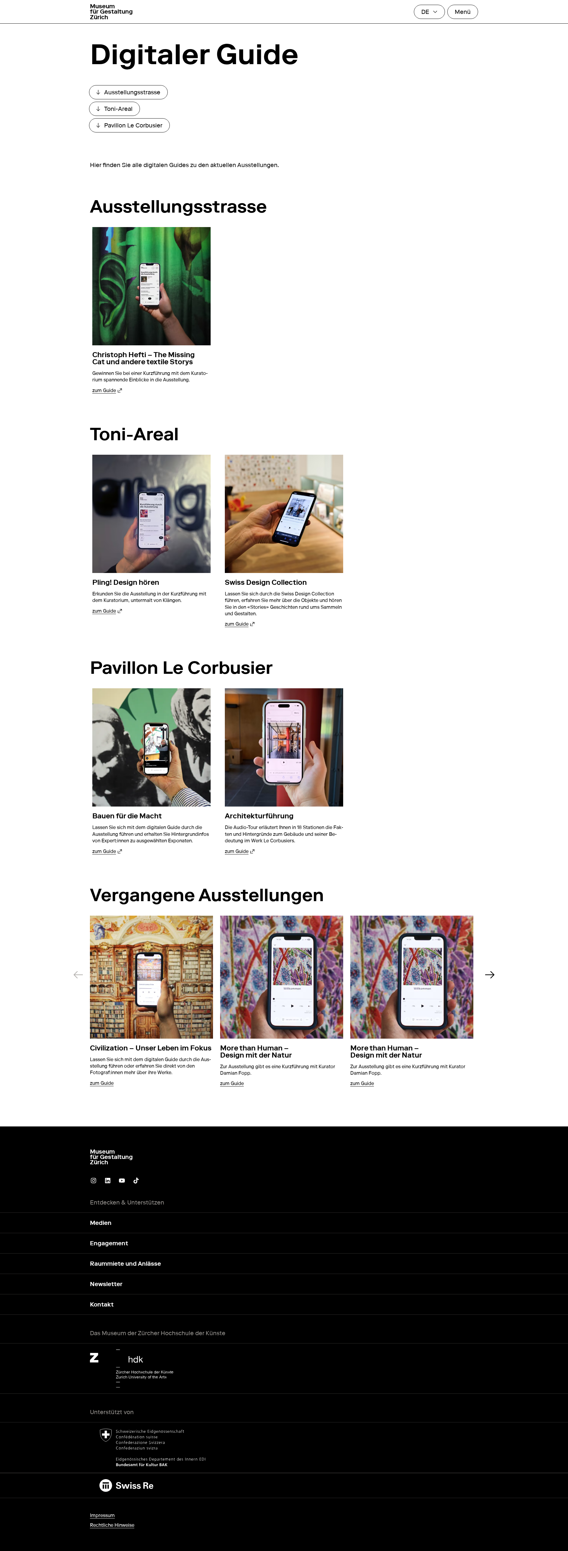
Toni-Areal (118, 110)
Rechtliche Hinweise (112, 1525)
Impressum (102, 1515)
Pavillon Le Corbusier (133, 127)
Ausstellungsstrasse (132, 94)
